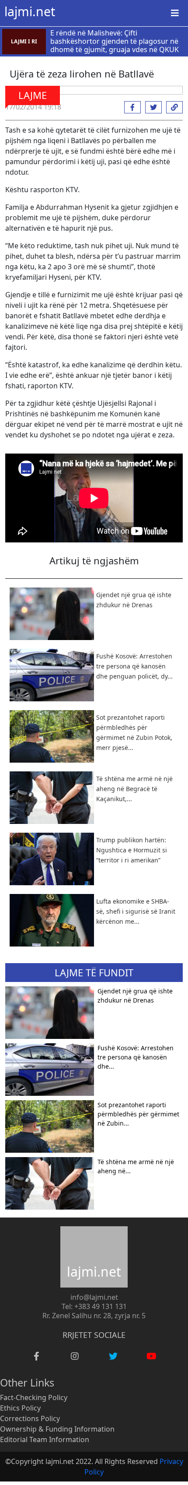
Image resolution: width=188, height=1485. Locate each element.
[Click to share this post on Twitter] (151, 107)
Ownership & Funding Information (57, 1429)
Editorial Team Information (44, 1439)
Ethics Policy (20, 1408)
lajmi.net (29, 11)
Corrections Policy (30, 1418)
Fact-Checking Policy (33, 1397)
